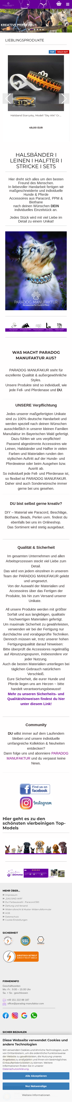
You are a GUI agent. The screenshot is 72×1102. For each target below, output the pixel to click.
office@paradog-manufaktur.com (25, 1003)
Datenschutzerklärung (16, 1069)
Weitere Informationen (36, 1095)
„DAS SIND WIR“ (14, 898)
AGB (7, 913)
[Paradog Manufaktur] (7, 4)
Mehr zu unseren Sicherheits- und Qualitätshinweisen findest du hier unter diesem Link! (36, 699)
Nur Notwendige (36, 1086)
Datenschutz (12, 916)
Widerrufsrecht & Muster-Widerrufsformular (28, 909)
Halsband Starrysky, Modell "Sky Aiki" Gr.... (35, 115)
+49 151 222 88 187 (17, 999)
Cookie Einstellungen (16, 920)
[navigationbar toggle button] (67, 4)
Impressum (11, 895)
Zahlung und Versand (16, 905)
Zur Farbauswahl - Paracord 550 (22, 902)
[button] (29, 29)
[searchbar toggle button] (50, 4)
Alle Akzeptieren (36, 1075)
